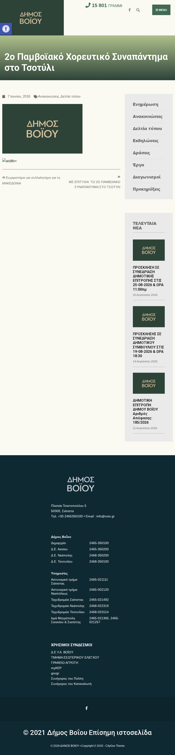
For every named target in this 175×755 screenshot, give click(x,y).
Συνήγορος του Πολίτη (67, 678)
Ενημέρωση (145, 104)
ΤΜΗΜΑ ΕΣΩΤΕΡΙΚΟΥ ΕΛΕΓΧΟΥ (75, 657)
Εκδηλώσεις (146, 140)
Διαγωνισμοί (146, 177)
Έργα (138, 164)
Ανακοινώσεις (48, 96)
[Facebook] (130, 9)
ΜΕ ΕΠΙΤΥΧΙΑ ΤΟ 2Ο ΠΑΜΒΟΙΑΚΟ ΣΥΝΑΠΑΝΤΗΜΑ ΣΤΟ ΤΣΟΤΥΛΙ (94, 184)
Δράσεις (141, 152)
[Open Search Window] (138, 9)
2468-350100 (99, 561)
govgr (55, 673)
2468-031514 (99, 612)
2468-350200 (99, 555)
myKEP (56, 668)
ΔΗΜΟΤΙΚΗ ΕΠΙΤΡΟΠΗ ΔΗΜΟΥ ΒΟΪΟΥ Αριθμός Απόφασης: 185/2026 (145, 411)
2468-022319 (99, 605)
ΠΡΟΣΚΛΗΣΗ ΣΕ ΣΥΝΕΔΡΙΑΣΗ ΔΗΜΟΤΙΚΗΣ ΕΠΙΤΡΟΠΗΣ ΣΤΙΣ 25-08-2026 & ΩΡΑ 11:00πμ (148, 278)
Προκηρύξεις (146, 189)
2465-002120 (99, 589)
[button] (6, 29)
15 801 (115, 5)
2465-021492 (99, 599)
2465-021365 (99, 618)
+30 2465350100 (70, 516)
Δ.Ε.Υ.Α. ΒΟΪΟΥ (62, 652)
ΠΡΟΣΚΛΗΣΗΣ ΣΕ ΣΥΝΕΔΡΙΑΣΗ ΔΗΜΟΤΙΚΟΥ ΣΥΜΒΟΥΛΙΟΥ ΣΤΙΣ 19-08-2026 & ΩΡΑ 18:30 (148, 345)
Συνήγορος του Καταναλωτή (71, 683)
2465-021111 (98, 579)
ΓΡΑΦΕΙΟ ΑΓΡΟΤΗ (64, 662)
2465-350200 (99, 549)
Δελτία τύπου (70, 96)
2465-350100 (99, 543)
